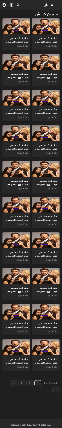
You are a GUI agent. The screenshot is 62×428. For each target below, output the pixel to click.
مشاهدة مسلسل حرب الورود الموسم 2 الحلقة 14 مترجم (46, 148)
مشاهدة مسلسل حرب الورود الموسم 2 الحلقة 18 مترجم (46, 77)
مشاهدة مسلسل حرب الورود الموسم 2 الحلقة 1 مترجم (16, 362)
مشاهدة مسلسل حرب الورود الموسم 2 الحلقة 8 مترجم (46, 255)
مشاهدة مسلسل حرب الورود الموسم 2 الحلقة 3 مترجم (16, 327)
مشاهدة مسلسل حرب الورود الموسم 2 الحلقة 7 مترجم (16, 255)
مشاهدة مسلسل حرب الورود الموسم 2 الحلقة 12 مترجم (46, 184)
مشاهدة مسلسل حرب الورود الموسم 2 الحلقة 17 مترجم (16, 77)
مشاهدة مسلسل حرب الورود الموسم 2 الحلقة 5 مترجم (16, 291)
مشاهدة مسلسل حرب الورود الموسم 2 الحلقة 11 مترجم (16, 184)
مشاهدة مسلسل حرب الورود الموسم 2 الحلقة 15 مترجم (16, 113)
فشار (48, 5)
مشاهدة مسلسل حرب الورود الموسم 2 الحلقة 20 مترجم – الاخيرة (46, 43)
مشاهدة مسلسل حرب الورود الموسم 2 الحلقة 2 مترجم (46, 362)
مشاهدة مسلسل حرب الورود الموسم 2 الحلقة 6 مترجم (46, 291)
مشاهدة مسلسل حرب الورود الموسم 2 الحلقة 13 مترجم (16, 148)
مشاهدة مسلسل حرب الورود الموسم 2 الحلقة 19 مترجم (16, 41)
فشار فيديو (46, 425)
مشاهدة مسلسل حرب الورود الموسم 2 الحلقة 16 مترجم (46, 113)
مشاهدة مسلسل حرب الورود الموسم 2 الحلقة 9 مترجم (16, 220)
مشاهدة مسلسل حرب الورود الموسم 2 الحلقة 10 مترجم (46, 220)
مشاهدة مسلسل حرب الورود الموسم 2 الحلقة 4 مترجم (46, 327)
